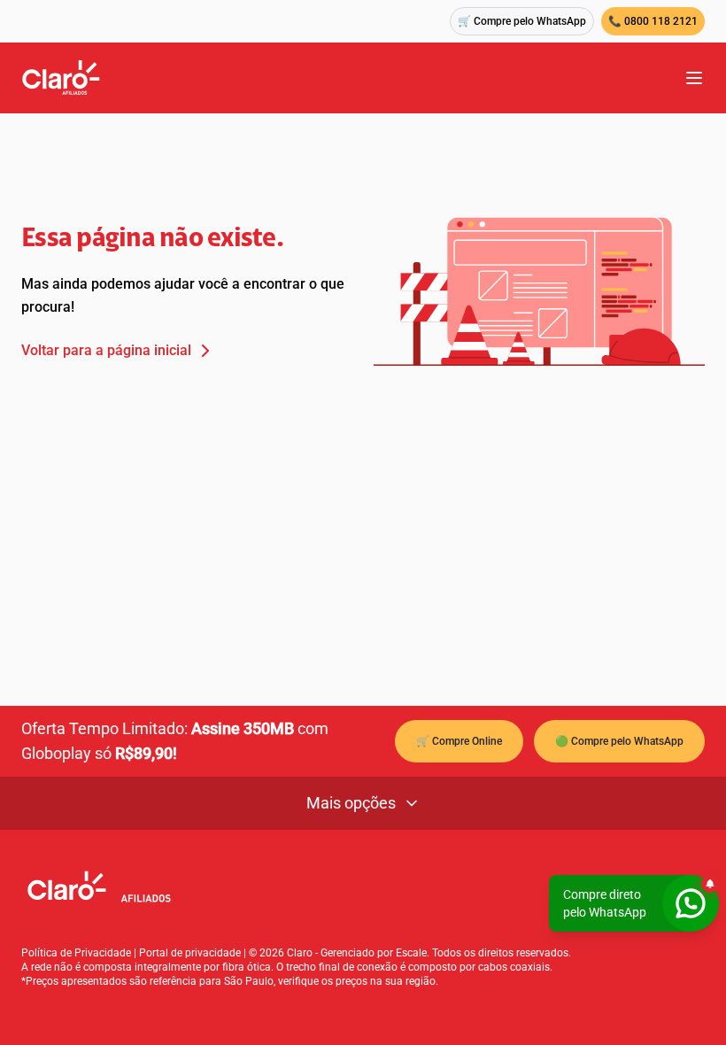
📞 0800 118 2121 (653, 21)
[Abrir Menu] (694, 78)
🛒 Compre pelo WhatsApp (522, 21)
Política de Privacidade (76, 953)
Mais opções (351, 802)
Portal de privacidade (190, 953)
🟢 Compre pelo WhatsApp (619, 741)
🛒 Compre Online (459, 741)
